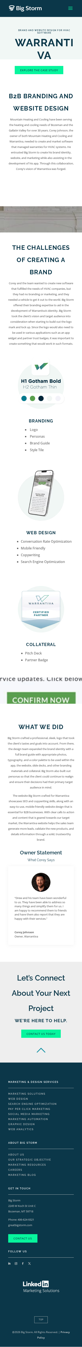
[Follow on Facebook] (22, 1263)
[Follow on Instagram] (16, 1263)
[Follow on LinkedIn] (9, 1263)
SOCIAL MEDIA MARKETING (29, 1114)
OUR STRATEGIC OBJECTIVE (29, 1159)
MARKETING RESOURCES (27, 1164)
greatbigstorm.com (20, 1225)
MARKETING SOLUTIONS (26, 1093)
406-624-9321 (26, 1219)
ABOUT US (16, 1154)
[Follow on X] (29, 1263)
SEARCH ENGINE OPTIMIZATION (32, 1103)
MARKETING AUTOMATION (28, 1119)
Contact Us (22, 1238)
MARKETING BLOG (22, 1175)
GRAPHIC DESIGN (21, 1124)
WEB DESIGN (18, 1098)
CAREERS (15, 1169)
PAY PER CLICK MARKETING (29, 1109)
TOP (41, 1319)
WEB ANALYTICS (21, 1129)
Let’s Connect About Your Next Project (41, 993)
